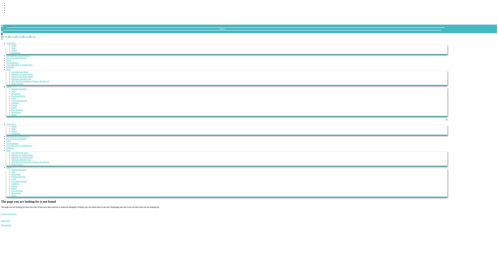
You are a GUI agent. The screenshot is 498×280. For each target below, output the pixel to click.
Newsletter (491, 10)
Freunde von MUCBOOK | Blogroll (479, 8)
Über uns (492, 3)
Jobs (494, 6)
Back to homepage (8, 214)
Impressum (5, 221)
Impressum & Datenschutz (483, 13)
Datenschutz (6, 225)
